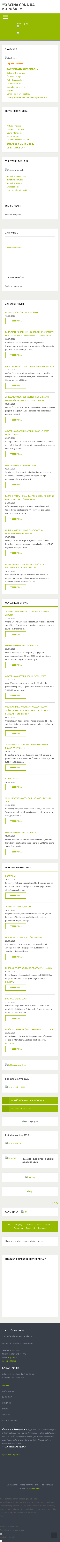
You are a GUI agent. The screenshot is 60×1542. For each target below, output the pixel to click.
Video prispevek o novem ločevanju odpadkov (27, 97)
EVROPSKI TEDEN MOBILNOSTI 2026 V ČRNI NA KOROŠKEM (29, 366)
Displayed (30, 1228)
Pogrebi (10, 90)
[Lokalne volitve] (15, 1087)
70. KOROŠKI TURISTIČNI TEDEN (18, 906)
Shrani (2, 1516)
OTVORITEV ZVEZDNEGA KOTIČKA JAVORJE (23, 937)
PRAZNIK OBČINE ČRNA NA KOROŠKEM (21, 312)
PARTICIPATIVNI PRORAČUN (22, 69)
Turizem (6, 1414)
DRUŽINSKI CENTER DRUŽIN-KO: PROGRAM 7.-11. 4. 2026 (28, 968)
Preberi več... (16, 321)
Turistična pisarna (14, 183)
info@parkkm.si (9, 1360)
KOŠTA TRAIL (10, 876)
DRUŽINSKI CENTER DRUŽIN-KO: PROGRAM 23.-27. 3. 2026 (29, 1029)
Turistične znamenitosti (17, 176)
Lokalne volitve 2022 (20, 143)
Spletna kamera (15, 63)
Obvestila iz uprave (15, 129)
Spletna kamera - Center (22, 1108)
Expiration (18, 1228)
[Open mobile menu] (5, 17)
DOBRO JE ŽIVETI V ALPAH (16, 998)
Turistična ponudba (15, 179)
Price (39, 1224)
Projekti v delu (13, 136)
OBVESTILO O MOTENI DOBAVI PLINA (20, 465)
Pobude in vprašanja (15, 80)
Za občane (7, 1397)
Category (18, 1224)
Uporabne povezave (16, 87)
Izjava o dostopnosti (11, 1454)
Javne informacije (14, 133)
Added (48, 1224)
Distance (42, 1228)
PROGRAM (9, 1043)
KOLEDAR (9, 982)
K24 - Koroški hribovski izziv (19, 190)
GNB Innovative (33, 1488)
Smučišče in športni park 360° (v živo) (27, 1100)
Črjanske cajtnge (14, 76)
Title (9, 1224)
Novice (5, 1408)
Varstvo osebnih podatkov (18, 93)
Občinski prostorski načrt (18, 139)
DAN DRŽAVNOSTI (12, 778)
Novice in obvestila (15, 247)
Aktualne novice (14, 125)
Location (29, 1224)
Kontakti (6, 1403)
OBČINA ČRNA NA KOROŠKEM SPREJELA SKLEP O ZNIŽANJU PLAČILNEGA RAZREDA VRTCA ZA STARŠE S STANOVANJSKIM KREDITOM (27, 710)
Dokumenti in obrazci (16, 73)
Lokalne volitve (9, 1420)
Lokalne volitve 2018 (16, 147)
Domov (5, 1385)
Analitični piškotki (7, 1537)
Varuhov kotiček (14, 83)
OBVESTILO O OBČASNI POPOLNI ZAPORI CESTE (25, 676)
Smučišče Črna (13, 186)
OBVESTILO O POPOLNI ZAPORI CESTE (21, 645)
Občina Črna (8, 1391)
